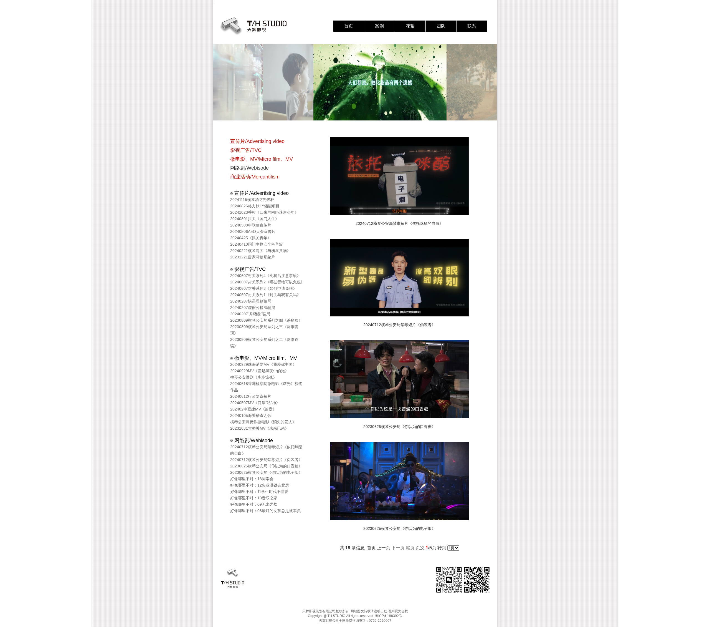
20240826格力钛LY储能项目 (255, 206)
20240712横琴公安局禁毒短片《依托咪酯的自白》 (266, 450)
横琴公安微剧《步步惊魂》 (253, 377)
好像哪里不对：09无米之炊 (253, 504)
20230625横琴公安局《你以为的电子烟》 (266, 472)
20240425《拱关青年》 (250, 238)
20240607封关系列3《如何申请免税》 (263, 288)
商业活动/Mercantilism (255, 177)
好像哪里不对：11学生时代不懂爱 (259, 491)
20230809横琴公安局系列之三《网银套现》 (264, 329)
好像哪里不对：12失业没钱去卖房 (259, 485)
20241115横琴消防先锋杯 (252, 199)
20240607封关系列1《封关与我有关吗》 (265, 295)
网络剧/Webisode (249, 168)
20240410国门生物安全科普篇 (256, 244)
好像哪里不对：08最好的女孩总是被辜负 (265, 510)
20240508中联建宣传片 (250, 225)
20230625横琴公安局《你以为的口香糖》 (266, 466)
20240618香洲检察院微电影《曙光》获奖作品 (266, 386)
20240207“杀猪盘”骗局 (250, 314)
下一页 (398, 547)
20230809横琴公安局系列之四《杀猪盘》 (266, 320)
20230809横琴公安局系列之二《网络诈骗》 (264, 342)
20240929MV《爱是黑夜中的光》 (259, 371)
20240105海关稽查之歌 (250, 415)
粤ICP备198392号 (388, 616)
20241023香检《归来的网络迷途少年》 (264, 212)
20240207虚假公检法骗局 (252, 307)
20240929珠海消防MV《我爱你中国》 (263, 364)
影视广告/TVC (246, 150)
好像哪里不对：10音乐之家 (253, 498)
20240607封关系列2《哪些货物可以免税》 (267, 282)
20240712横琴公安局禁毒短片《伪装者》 (266, 459)
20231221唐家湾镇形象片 (252, 257)
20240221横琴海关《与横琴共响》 (260, 250)
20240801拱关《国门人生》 (254, 218)
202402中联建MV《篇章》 (253, 409)
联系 (471, 26)
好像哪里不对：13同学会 (251, 479)
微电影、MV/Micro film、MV (261, 159)
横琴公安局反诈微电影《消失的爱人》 (263, 422)
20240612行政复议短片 (250, 396)
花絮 (410, 26)
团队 (441, 26)
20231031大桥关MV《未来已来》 (259, 428)
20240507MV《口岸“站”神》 (255, 403)
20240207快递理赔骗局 (250, 301)
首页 (348, 26)
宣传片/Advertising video (257, 141)
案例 (379, 26)
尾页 (410, 547)
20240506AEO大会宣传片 (252, 231)
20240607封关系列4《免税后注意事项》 (265, 275)
